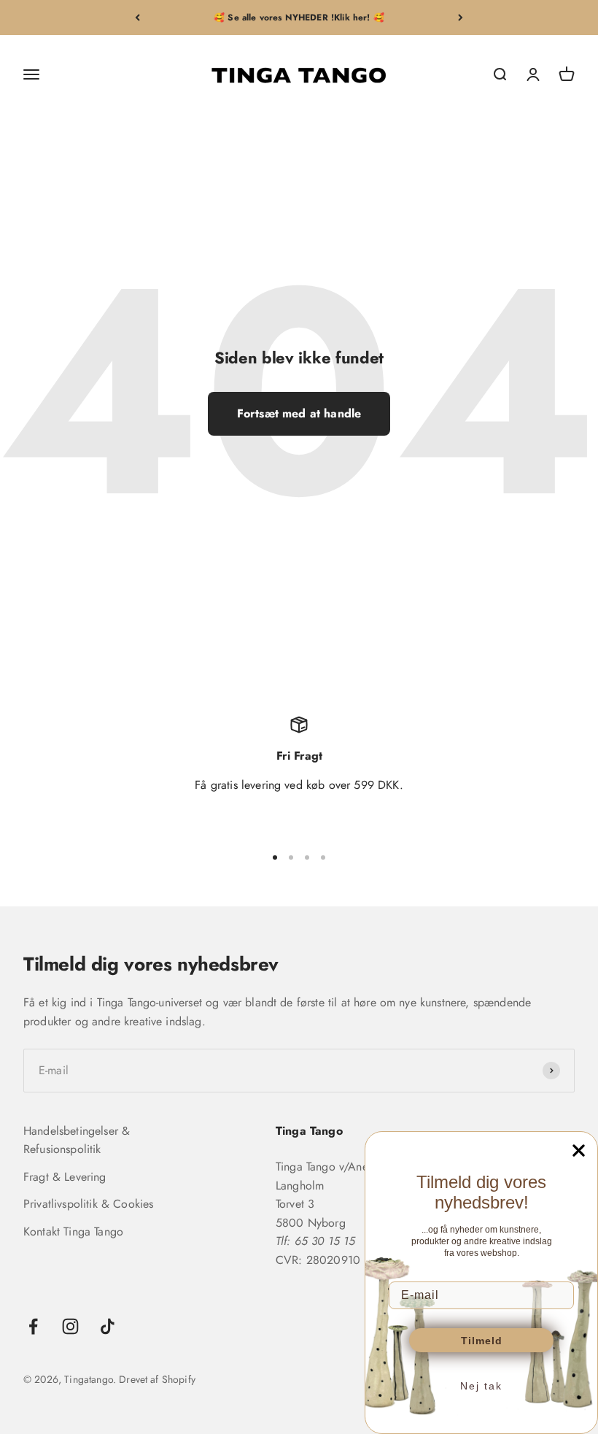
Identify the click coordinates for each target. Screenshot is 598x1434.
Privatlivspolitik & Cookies (88, 1203)
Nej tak (481, 1386)
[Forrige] (137, 17)
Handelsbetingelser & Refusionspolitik (76, 1140)
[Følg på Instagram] (70, 1326)
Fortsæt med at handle (299, 413)
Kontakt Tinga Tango (73, 1231)
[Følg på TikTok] (107, 1326)
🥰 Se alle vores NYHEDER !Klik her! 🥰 (299, 17)
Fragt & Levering (64, 1176)
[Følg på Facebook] (33, 1326)
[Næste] (460, 17)
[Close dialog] (579, 1150)
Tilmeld (481, 1340)
